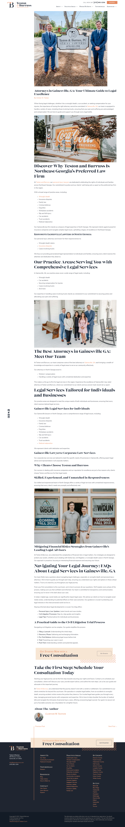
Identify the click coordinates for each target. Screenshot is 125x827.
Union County (97, 776)
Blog (41, 777)
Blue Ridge (96, 788)
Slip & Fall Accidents (72, 778)
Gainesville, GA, (92, 106)
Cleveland (95, 794)
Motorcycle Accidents (73, 770)
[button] (112, 2)
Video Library (44, 779)
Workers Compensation (73, 760)
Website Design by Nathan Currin (18, 821)
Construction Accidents (73, 776)
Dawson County (97, 758)
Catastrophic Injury (72, 758)
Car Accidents (70, 766)
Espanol (42, 792)
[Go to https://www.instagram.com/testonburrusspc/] (21, 769)
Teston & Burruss (42, 689)
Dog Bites (69, 768)
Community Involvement (47, 760)
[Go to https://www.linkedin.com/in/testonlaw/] (14, 769)
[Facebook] (9, 410)
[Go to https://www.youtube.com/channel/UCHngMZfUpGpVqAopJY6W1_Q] (18, 769)
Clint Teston (43, 788)
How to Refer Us (45, 781)
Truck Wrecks (70, 764)
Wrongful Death (71, 762)
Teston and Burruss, (43, 182)
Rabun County (97, 770)
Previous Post (39, 726)
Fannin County (97, 760)
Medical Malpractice (72, 786)
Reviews (42, 769)
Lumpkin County (97, 768)
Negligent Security (72, 782)
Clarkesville (96, 790)
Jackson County (97, 766)
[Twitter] (9, 412)
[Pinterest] (9, 415)
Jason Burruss (44, 790)
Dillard (94, 800)
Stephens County (98, 772)
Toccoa (95, 806)
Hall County (96, 764)
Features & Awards (45, 762)
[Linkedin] (9, 417)
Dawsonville (96, 798)
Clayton (95, 792)
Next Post (112, 726)
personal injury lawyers (61, 182)
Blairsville (95, 786)
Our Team (43, 758)
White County (97, 778)
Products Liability (71, 788)
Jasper (94, 804)
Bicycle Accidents (72, 774)
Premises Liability (71, 784)
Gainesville (96, 802)
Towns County (97, 774)
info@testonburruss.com (16, 762)
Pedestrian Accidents (73, 772)
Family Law (70, 790)
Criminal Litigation (72, 780)
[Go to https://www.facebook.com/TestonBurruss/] (10, 769)
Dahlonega (96, 796)
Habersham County (98, 762)
